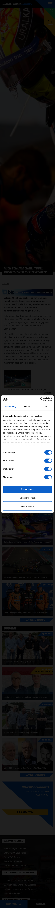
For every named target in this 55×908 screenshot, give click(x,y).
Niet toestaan (27, 506)
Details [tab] (27, 406)
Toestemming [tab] (9, 406)
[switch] (48, 461)
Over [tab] (45, 406)
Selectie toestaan (28, 498)
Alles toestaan (27, 489)
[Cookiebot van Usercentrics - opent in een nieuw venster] (40, 399)
